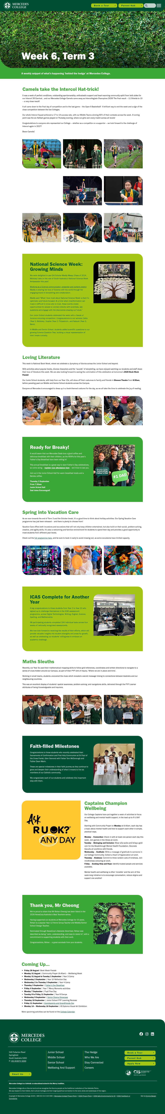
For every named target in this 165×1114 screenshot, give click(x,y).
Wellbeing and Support (61, 1067)
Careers (89, 1067)
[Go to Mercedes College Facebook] (141, 1034)
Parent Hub (128, 5)
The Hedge (91, 1052)
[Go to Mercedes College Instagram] (147, 1034)
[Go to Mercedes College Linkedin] (153, 1034)
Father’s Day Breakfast (54, 985)
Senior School (56, 1062)
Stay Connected (94, 1062)
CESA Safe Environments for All (104, 1096)
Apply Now (134, 1063)
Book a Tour (101, 5)
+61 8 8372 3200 (18, 1061)
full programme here (43, 538)
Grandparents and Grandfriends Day (59, 1003)
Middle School (56, 1057)
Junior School (56, 1052)
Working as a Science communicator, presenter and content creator (58, 287)
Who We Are (92, 1057)
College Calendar (67, 1012)
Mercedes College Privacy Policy (65, 1096)
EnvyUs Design (151, 1096)
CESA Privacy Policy (85, 1096)
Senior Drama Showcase (57, 997)
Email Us (17, 1074)
